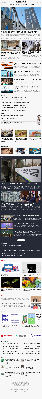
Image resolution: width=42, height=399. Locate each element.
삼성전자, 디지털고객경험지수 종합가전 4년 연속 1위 (24, 223)
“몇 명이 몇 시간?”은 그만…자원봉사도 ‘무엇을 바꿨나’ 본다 (12, 303)
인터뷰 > (2, 295)
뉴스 (8, 4)
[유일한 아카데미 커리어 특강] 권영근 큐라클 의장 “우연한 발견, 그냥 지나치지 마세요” (12, 367)
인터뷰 (29, 4)
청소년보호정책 (22, 389)
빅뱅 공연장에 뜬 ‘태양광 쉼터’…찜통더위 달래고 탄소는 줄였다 (31, 52)
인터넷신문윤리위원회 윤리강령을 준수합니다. (21, 385)
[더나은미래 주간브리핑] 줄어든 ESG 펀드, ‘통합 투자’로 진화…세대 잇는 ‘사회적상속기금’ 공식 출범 (32, 367)
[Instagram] (20, 391)
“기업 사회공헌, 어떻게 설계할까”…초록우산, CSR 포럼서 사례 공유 (15, 107)
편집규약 (27, 389)
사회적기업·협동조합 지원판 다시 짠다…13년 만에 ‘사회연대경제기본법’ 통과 (18, 348)
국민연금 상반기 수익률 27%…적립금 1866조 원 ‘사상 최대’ (19, 184)
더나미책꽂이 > (3, 311)
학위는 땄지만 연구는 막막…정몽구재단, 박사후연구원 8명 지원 (15, 343)
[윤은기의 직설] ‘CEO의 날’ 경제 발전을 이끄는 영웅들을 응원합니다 (14, 122)
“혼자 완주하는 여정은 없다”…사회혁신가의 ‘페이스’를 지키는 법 (27, 79)
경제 (11, 4)
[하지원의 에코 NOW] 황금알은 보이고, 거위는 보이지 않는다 (12, 115)
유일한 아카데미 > (4, 357)
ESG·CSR (25, 4)
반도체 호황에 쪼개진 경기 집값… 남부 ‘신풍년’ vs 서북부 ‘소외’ (10, 204)
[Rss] (26, 391)
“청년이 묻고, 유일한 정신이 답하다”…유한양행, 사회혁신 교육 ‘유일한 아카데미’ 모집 (12, 361)
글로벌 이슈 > (3, 260)
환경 (16, 4)
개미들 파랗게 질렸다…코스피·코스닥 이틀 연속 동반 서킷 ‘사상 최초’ (15, 248)
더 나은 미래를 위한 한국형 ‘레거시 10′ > (7, 129)
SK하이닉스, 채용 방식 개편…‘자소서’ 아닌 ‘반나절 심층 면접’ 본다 (14, 253)
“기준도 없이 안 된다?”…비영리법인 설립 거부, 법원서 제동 (19, 32)
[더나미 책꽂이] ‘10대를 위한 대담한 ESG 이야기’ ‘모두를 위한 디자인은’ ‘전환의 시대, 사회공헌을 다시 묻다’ (31, 326)
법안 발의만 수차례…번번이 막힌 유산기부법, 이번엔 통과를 (21, 140)
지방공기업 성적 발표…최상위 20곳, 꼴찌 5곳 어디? (12, 255)
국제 (21, 4)
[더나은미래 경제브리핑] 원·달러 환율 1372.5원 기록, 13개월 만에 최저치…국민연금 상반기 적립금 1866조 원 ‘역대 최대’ (27, 231)
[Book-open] (22, 391)
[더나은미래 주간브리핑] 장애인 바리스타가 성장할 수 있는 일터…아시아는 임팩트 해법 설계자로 (11, 54)
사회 (13, 4)
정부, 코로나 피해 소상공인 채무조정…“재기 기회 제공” (30, 204)
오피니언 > (3, 113)
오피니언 (32, 4)
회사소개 (11, 389)
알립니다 (31, 389)
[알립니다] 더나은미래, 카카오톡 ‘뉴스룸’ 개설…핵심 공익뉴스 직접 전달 (17, 353)
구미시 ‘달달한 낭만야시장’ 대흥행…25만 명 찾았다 (12, 245)
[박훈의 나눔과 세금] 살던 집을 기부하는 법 (9, 119)
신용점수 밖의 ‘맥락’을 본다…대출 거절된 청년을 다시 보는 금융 (14, 100)
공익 (19, 4)
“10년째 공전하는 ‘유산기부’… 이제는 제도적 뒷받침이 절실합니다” (7, 140)
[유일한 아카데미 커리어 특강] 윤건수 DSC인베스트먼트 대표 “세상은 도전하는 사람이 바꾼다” (12, 374)
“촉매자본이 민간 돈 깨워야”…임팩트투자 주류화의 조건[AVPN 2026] (15, 102)
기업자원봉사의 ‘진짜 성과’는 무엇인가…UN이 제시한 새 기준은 (15, 346)
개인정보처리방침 (16, 389)
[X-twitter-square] (16, 391)
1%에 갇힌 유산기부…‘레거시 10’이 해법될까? (35, 139)
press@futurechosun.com (26, 383)
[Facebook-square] (18, 391)
